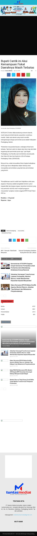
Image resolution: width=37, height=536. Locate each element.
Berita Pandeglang (11, 230)
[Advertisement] (18, 35)
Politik (2, 314)
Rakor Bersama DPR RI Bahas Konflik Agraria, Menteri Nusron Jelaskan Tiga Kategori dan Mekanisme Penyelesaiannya (22, 362)
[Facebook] (16, 527)
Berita (2, 306)
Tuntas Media (8, 70)
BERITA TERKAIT (6, 259)
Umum (3, 309)
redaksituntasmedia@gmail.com (22, 515)
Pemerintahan (5, 312)
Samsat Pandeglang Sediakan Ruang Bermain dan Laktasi (27, 251)
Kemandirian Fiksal (6, 233)
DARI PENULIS (17, 259)
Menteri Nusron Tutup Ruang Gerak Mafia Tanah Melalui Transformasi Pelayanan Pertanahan (22, 381)
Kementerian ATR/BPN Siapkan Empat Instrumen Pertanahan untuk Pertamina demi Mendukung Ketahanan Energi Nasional (18, 341)
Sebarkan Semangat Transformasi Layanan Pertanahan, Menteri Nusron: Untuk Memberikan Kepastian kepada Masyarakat (22, 352)
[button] (34, 2)
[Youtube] (21, 527)
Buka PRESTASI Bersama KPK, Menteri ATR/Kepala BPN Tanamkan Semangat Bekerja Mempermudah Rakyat (21, 371)
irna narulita (21, 230)
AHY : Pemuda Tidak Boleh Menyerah (9, 251)
